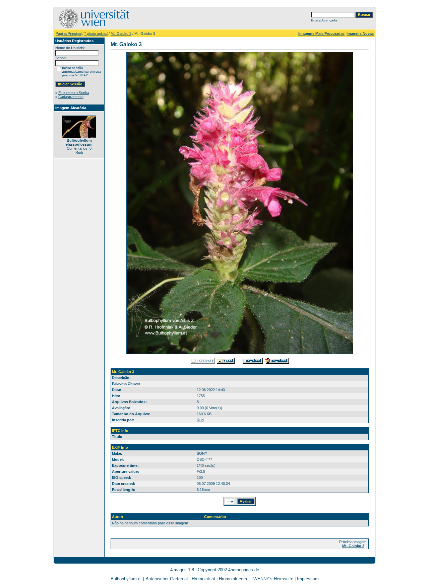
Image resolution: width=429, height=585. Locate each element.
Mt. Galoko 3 (121, 33)
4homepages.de (243, 569)
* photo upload (96, 33)
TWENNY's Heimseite (272, 578)
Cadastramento (70, 97)
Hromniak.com (233, 578)
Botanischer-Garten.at (166, 578)
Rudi (200, 420)
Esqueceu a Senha (73, 93)
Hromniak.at (203, 578)
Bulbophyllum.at (126, 578)
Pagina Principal (68, 33)
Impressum (308, 578)
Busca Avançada (324, 20)
